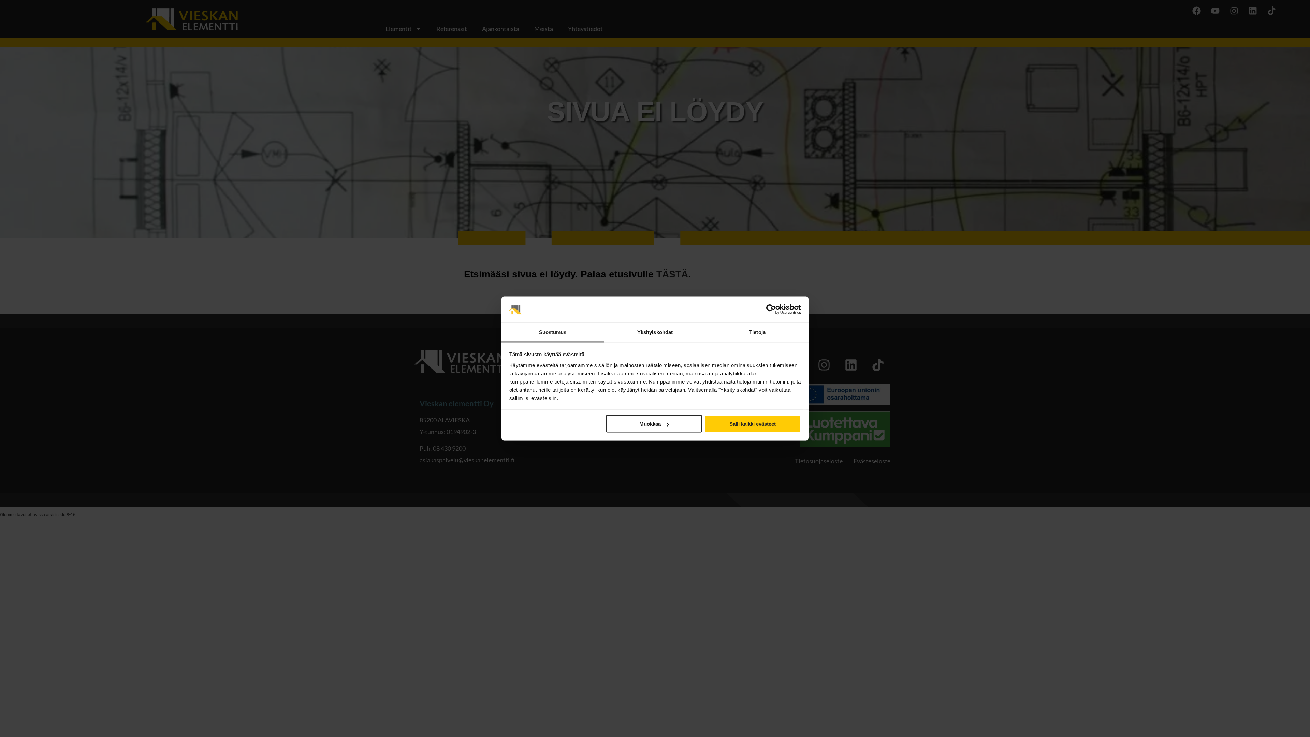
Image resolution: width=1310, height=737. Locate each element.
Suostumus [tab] (553, 332)
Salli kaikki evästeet (752, 424)
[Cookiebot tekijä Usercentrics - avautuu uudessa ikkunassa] (771, 309)
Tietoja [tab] (757, 332)
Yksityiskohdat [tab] (655, 332)
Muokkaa (650, 424)
